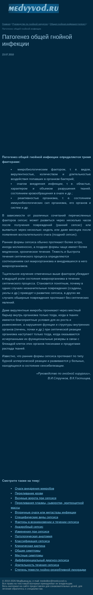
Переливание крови (29, 493)
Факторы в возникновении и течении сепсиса (47, 522)
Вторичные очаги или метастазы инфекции (45, 512)
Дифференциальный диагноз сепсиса (42, 560)
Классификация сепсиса (32, 541)
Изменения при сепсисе (32, 531)
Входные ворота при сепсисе (35, 498)
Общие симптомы (27, 550)
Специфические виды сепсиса (36, 517)
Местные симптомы (29, 555)
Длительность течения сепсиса (37, 565)
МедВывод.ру (23, 581)
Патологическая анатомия (33, 536)
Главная (6, 24)
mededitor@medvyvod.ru (53, 581)
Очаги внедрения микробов (34, 488)
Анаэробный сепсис (29, 526)
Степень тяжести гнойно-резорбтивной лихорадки (50, 569)
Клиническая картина (30, 545)
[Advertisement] (46, 103)
